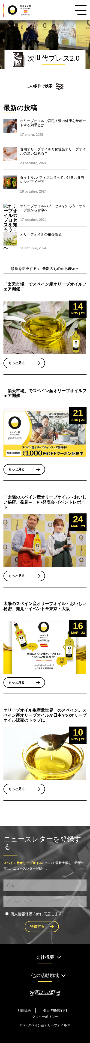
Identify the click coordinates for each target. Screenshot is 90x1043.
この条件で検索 (39, 86)
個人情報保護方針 (56, 1010)
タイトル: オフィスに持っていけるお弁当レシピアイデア (52, 180)
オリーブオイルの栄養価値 (41, 234)
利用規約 (24, 1010)
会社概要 (45, 957)
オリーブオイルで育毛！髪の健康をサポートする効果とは (53, 123)
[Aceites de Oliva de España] (22, 10)
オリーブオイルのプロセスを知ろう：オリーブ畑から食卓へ (53, 208)
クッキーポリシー (45, 1017)
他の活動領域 (45, 975)
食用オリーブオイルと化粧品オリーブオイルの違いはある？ (53, 151)
